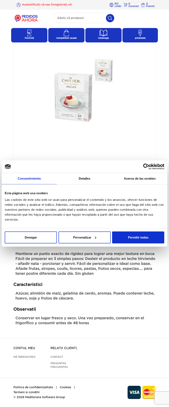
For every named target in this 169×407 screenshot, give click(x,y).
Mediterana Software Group (45, 397)
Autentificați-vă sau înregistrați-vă (47, 4)
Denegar (31, 237)
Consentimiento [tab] (29, 178)
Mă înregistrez (24, 357)
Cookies (65, 387)
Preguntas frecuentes (59, 365)
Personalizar (82, 237)
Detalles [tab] (84, 178)
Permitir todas (138, 237)
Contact (56, 357)
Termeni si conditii (26, 392)
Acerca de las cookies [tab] (140, 178)
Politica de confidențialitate (33, 387)
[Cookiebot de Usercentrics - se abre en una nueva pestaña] (146, 167)
